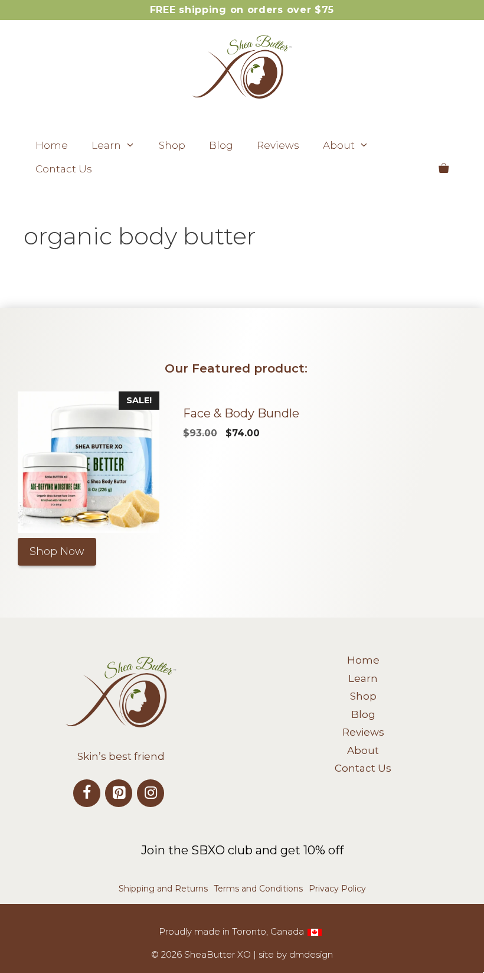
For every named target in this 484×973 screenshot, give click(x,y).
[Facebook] (86, 793)
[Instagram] (150, 793)
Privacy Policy (337, 888)
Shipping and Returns (163, 888)
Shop (172, 145)
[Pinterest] (118, 793)
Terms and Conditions (258, 888)
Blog (221, 145)
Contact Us (63, 169)
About (339, 145)
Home (51, 145)
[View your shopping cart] (443, 169)
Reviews (278, 145)
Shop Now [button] (57, 551)
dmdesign (311, 954)
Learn (106, 145)
